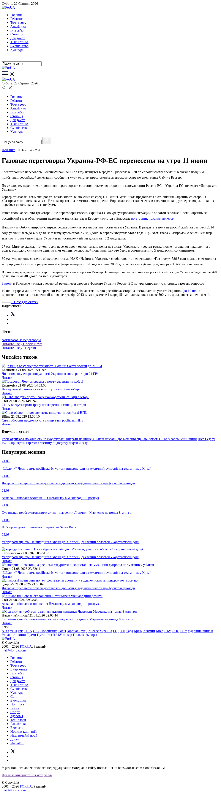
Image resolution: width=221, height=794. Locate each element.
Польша (79, 635)
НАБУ (57, 635)
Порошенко (48, 631)
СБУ (36, 631)
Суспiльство (19, 46)
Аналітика (18, 26)
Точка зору (18, 22)
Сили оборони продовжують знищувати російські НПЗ (42, 420)
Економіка (18, 700)
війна (198, 631)
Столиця (16, 34)
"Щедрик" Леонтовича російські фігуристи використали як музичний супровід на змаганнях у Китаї (76, 572)
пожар (67, 635)
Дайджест (17, 38)
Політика (17, 704)
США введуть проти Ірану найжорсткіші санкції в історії (44, 405)
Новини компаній (23, 731)
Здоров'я (16, 716)
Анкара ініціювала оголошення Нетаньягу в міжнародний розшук (50, 603)
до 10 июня (191, 291)
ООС (175, 631)
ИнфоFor (17, 743)
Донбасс (92, 631)
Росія (62, 631)
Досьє (14, 739)
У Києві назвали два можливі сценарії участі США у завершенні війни (144, 439)
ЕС (115, 631)
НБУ (167, 631)
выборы (91, 635)
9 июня (7, 283)
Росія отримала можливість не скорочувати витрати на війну (47, 439)
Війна (14, 708)
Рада (129, 631)
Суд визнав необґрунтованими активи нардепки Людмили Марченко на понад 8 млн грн (67, 619)
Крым (138, 631)
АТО (5, 631)
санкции (19, 635)
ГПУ (183, 631)
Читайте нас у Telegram (19, 348)
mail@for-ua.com (14, 650)
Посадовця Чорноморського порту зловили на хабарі (41, 389)
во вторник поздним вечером (152, 218)
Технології (18, 720)
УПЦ (13, 631)
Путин (42, 635)
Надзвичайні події (23, 735)
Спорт (15, 712)
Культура (17, 50)
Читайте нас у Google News (22, 344)
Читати (7, 377)
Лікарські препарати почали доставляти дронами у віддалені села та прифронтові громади (68, 588)
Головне (16, 15)
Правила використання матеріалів (27, 775)
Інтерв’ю (17, 30)
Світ (13, 696)
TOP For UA (19, 42)
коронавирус (76, 631)
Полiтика (8, 150)
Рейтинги (17, 19)
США (28, 631)
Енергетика (18, 669)
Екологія (16, 727)
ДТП (121, 631)
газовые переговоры (26, 340)
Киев (159, 631)
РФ (8, 340)
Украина (105, 631)
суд (190, 631)
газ (4, 340)
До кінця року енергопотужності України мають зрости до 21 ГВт (50, 374)
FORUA (26, 646)
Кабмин (149, 631)
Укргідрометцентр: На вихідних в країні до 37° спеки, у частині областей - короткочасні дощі (70, 557)
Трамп (31, 635)
